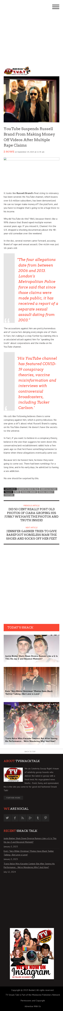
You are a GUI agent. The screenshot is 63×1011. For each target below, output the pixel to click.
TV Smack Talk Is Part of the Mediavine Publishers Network (33, 994)
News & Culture (48, 489)
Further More (13, 798)
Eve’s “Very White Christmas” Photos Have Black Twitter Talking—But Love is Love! (29, 853)
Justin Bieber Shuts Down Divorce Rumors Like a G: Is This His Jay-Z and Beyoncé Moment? (30, 840)
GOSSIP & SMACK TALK (28, 489)
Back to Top (30, 751)
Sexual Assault (46, 492)
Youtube (9, 495)
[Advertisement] (31, 33)
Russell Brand (29, 492)
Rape (17, 492)
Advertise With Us (33, 1006)
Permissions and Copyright (33, 1000)
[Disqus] (31, 585)
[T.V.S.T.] (17, 70)
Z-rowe (9, 151)
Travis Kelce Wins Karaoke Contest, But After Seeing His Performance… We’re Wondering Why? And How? (29, 865)
